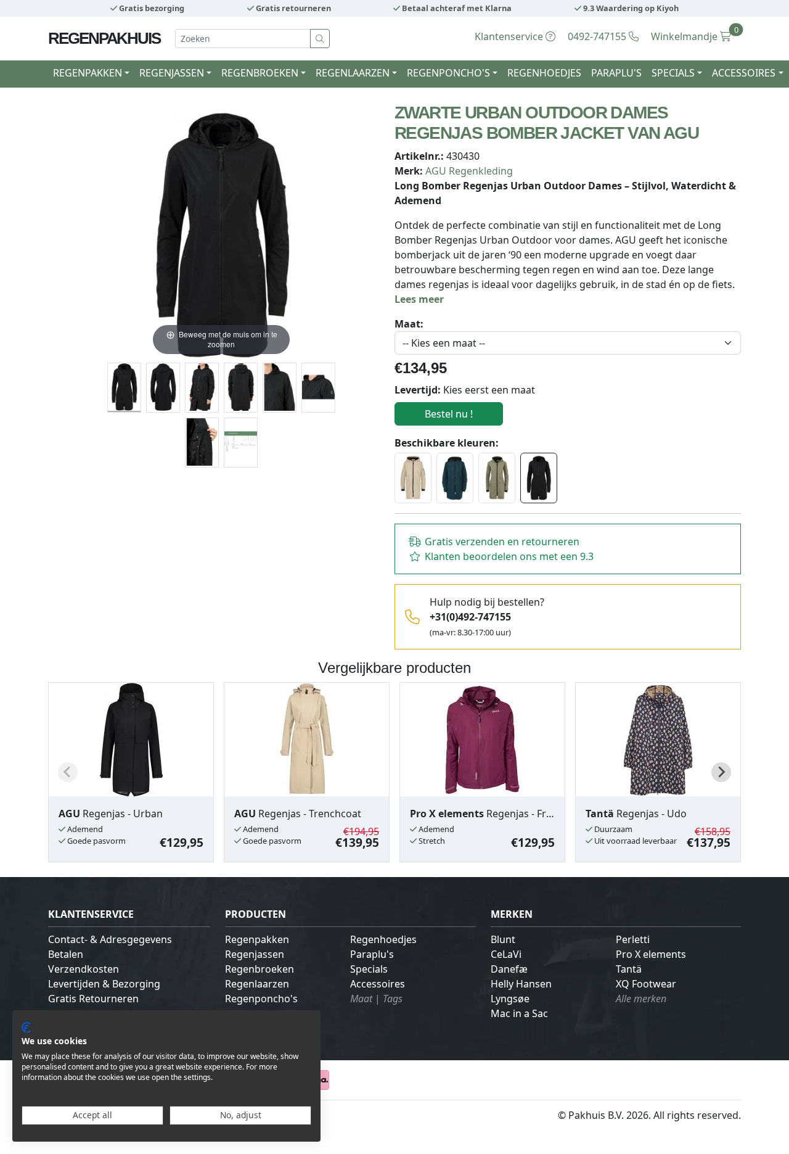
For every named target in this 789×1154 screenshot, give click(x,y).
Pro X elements (651, 954)
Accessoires (377, 984)
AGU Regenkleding (469, 171)
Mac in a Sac (519, 1013)
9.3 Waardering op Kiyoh (630, 8)
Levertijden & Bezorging (104, 984)
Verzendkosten (83, 969)
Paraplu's (616, 73)
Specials (369, 969)
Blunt (503, 939)
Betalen (65, 954)
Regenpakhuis (104, 38)
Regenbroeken (259, 969)
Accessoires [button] (743, 73)
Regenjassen (254, 954)
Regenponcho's (261, 998)
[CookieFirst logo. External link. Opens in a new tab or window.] (26, 1027)
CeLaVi (506, 954)
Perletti (633, 939)
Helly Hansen (521, 984)
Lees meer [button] (419, 299)
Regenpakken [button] (87, 73)
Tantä (629, 969)
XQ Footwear (646, 984)
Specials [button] (673, 73)
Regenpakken (257, 939)
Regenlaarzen (257, 984)
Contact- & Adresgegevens (110, 939)
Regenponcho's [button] (448, 73)
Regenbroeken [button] (259, 73)
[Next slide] (721, 772)
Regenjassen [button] (171, 73)
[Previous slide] (68, 772)
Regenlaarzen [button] (353, 73)
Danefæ (509, 969)
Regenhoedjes (544, 73)
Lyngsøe (510, 998)
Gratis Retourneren (93, 998)
